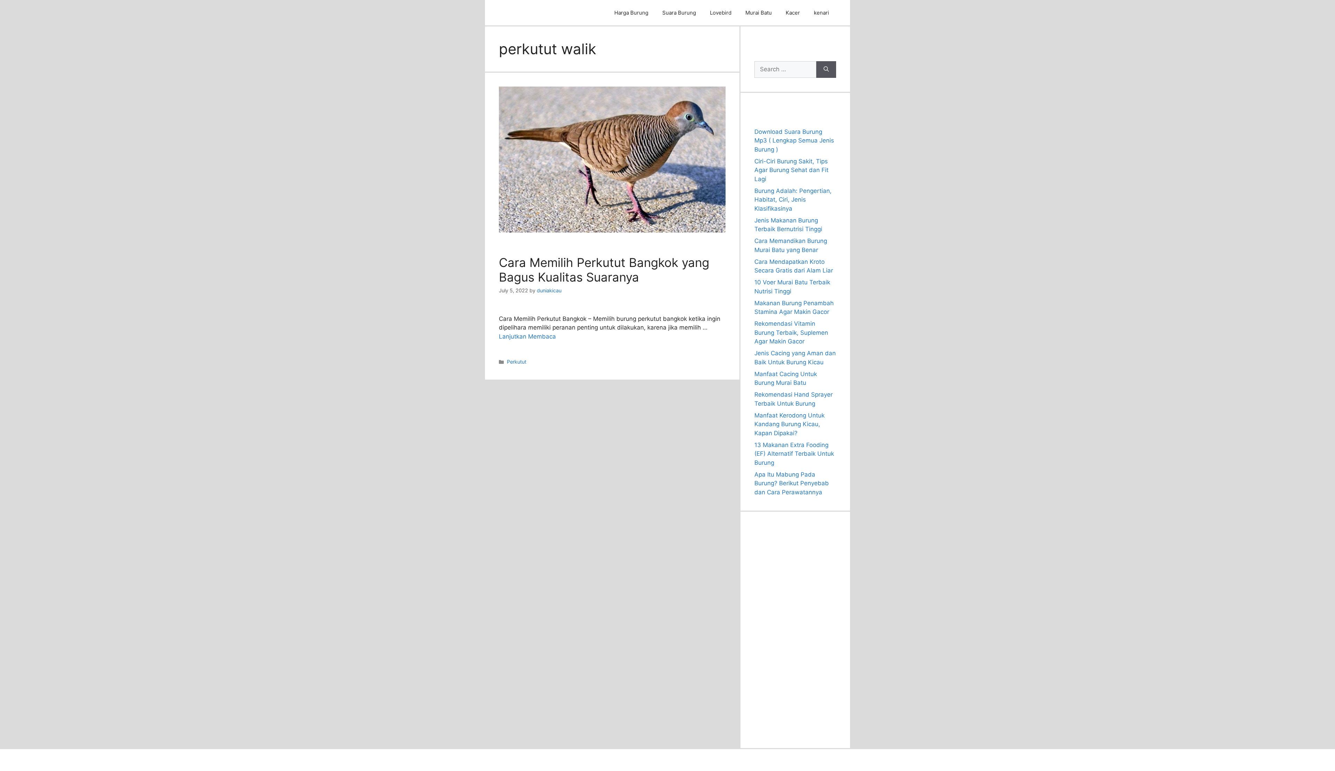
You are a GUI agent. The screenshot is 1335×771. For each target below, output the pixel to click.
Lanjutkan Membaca (527, 336)
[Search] (826, 69)
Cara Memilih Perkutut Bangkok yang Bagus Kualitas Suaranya (604, 269)
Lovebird (720, 12)
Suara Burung (679, 12)
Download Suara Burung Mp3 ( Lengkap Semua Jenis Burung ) (794, 140)
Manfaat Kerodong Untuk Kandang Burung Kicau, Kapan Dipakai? (789, 424)
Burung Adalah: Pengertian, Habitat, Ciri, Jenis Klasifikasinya (793, 199)
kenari (821, 12)
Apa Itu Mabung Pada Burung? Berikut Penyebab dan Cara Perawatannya (791, 483)
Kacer (793, 12)
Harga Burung (631, 12)
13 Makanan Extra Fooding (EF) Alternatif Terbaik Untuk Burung (794, 453)
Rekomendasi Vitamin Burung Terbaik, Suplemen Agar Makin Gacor (791, 332)
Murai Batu (758, 12)
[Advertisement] (795, 630)
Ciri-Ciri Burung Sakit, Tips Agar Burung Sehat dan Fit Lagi (791, 170)
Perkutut (516, 362)
